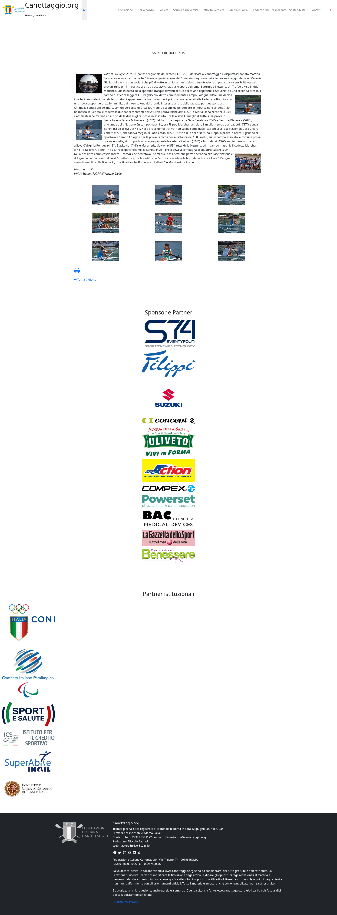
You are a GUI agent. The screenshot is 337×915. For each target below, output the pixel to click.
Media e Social (238, 10)
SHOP (329, 10)
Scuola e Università (186, 10)
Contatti (315, 10)
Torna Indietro (86, 280)
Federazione (125, 10)
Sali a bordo (146, 10)
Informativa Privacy (125, 902)
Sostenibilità (297, 10)
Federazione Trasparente (269, 10)
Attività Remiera (213, 10)
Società (163, 10)
